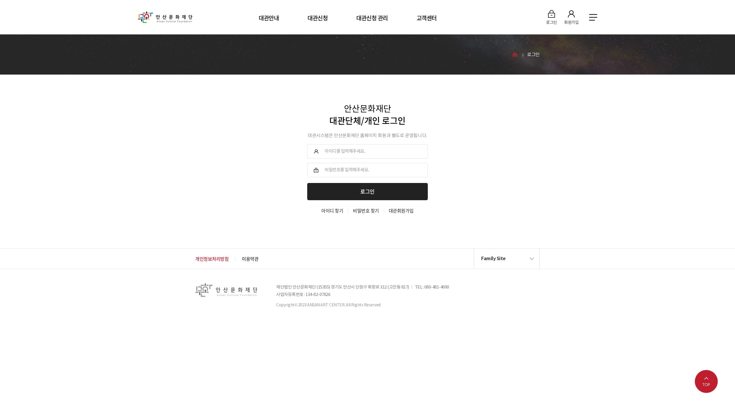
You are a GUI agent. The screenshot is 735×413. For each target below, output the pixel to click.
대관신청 (317, 18)
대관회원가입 (401, 210)
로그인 (533, 54)
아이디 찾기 (332, 210)
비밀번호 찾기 (366, 210)
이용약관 (250, 258)
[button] (507, 259)
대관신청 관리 (372, 18)
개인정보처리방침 (212, 258)
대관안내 (269, 18)
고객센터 (427, 18)
